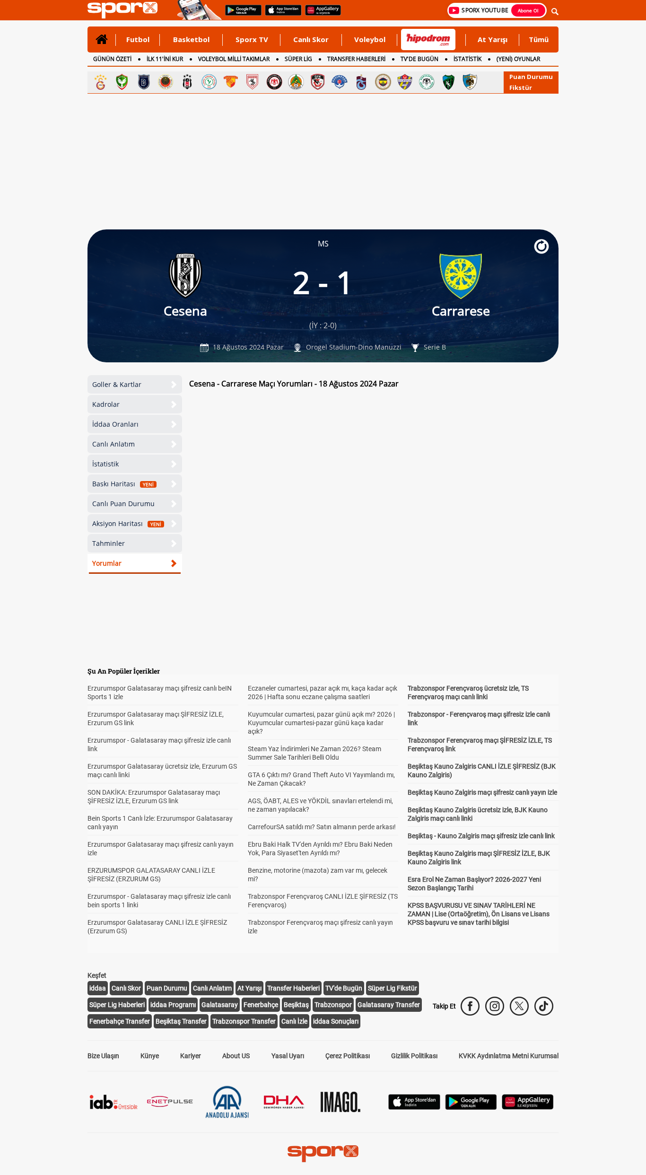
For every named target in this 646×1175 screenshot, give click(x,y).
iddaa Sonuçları (335, 1021)
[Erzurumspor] (470, 82)
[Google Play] (471, 1107)
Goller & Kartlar (116, 384)
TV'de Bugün (343, 988)
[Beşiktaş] (187, 82)
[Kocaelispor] (448, 82)
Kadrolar (106, 404)
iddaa (97, 988)
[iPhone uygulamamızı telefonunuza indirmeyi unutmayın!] (280, 14)
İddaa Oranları (115, 424)
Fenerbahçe (261, 1004)
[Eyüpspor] (405, 82)
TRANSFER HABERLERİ (356, 59)
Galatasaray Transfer (389, 1004)
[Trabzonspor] (361, 82)
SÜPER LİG (298, 59)
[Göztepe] (231, 82)
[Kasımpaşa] (340, 82)
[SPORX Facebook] (470, 1006)
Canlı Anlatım (113, 443)
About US (236, 1056)
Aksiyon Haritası (126, 523)
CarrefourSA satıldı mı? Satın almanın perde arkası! (322, 827)
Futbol (137, 39)
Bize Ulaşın (103, 1056)
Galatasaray (219, 1004)
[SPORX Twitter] (519, 1006)
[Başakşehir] (144, 82)
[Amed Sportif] (122, 82)
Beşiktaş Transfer (181, 1021)
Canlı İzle (294, 1021)
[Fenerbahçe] (383, 82)
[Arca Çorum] (274, 82)
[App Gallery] (528, 1107)
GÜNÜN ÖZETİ (112, 59)
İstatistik (105, 463)
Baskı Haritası (123, 483)
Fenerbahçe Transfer (119, 1021)
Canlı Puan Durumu (123, 503)
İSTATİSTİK (467, 59)
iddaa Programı (173, 1004)
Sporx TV (252, 39)
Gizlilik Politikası (414, 1056)
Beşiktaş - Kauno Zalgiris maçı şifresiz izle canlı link (481, 836)
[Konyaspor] (427, 82)
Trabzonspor (333, 1004)
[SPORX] (323, 1153)
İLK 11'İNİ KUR (165, 59)
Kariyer (190, 1056)
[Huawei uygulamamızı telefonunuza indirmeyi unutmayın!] (320, 14)
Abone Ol (528, 10)
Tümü (539, 39)
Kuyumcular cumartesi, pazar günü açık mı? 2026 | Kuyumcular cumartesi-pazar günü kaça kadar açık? (321, 722)
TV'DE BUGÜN (419, 59)
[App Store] (414, 1107)
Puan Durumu (531, 76)
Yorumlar (107, 563)
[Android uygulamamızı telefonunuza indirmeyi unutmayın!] (240, 14)
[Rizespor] (209, 82)
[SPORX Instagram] (494, 1006)
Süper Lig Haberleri (117, 1004)
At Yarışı (492, 39)
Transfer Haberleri (293, 988)
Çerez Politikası (347, 1056)
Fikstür (520, 87)
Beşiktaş (296, 1004)
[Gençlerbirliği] (165, 82)
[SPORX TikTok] (543, 1006)
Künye (149, 1056)
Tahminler (108, 543)
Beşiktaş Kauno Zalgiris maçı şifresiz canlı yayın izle (482, 792)
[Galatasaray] (100, 82)
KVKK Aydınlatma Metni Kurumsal (509, 1056)
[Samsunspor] (252, 82)
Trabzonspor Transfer (244, 1021)
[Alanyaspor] (296, 82)
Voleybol (369, 39)
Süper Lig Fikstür (392, 988)
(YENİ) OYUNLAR (518, 59)
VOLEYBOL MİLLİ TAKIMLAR (234, 59)
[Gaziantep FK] (318, 82)
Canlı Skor (311, 39)
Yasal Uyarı (287, 1056)
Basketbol (191, 39)
